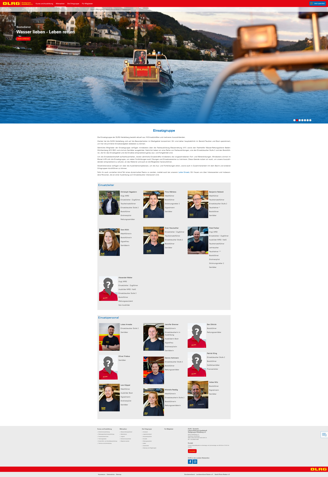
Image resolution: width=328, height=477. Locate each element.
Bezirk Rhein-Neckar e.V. (222, 474)
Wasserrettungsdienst (112, 9)
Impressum (101, 474)
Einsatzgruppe (126, 9)
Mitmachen (100, 9)
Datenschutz (111, 474)
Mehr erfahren (23, 49)
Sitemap (118, 474)
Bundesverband (189, 474)
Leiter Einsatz (184, 172)
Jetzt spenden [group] (319, 3)
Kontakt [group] (192, 451)
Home (92, 9)
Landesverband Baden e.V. (204, 474)
